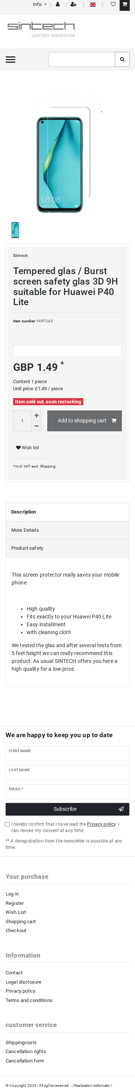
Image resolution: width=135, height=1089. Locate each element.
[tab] (67, 512)
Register (15, 903)
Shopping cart (21, 921)
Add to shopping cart (82, 421)
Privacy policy (20, 991)
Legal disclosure (23, 982)
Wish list (30, 447)
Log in (12, 894)
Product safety (27, 548)
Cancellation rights (26, 1051)
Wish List (16, 912)
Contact (14, 972)
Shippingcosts (21, 1042)
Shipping (47, 466)
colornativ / (102, 1085)
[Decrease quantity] (36, 426)
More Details (25, 530)
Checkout (16, 930)
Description (23, 512)
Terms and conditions (29, 1000)
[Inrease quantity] (36, 415)
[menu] (10, 59)
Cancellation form (25, 1061)
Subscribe (65, 809)
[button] (39, 4)
